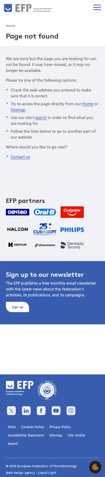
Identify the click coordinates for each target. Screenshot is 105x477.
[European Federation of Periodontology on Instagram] (70, 410)
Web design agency (21, 473)
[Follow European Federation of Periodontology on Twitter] (11, 410)
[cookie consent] (95, 467)
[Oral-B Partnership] (45, 212)
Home (87, 103)
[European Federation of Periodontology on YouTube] (56, 410)
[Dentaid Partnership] (17, 212)
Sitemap (18, 109)
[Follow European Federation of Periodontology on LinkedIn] (26, 410)
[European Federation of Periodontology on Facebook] (41, 410)
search (41, 117)
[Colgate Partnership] (72, 212)
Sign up (17, 307)
